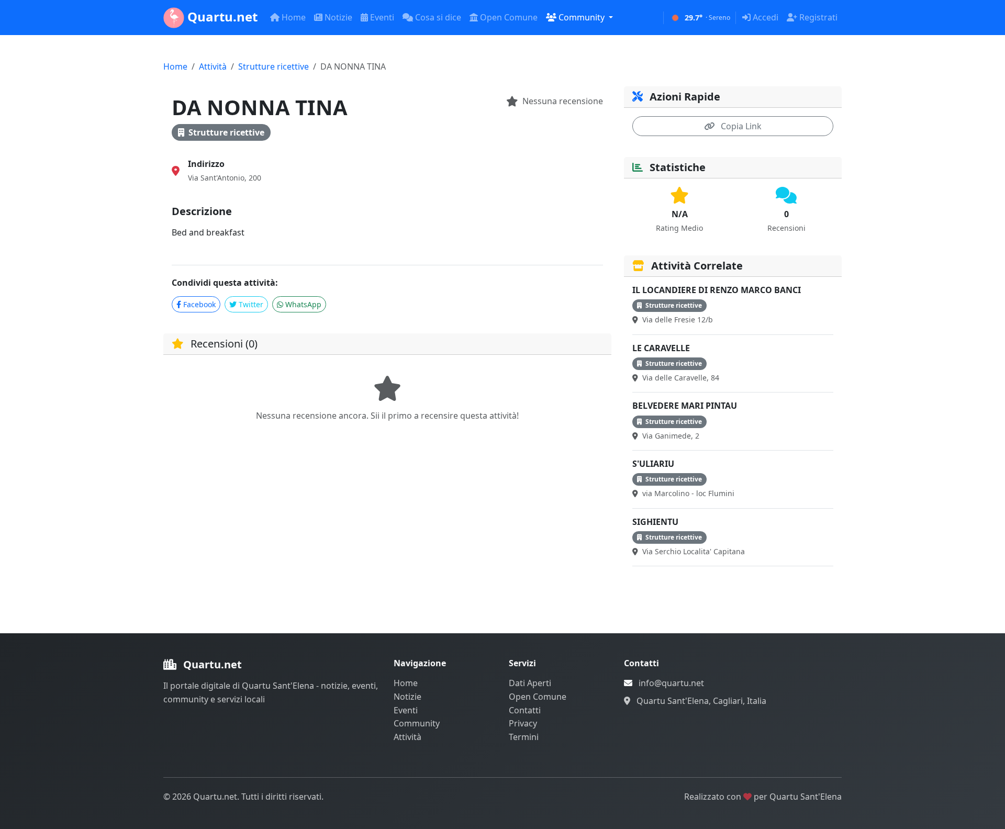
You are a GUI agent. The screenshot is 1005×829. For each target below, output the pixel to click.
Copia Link (740, 126)
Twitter (251, 304)
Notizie (338, 17)
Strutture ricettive (273, 66)
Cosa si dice (438, 17)
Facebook (199, 304)
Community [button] (583, 17)
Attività (213, 66)
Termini (524, 737)
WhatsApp (303, 304)
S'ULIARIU (653, 463)
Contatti (525, 710)
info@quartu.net (671, 683)
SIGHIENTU (655, 522)
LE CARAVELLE (661, 348)
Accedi (765, 17)
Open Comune (509, 17)
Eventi (382, 17)
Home (294, 17)
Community (417, 723)
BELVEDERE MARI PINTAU (684, 405)
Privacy (523, 723)
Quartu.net (221, 16)
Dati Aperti (530, 683)
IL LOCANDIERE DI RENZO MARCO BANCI (716, 290)
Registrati (818, 17)
